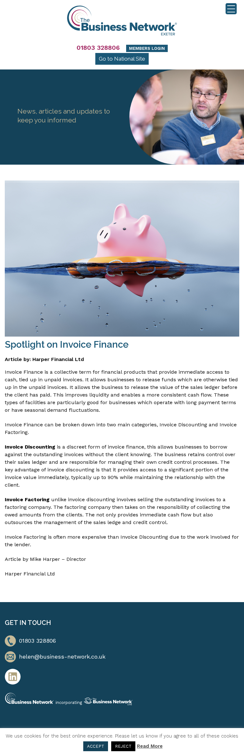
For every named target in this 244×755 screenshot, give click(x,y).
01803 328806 (98, 47)
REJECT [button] (123, 746)
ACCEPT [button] (95, 746)
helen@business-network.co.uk (62, 656)
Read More (150, 746)
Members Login (147, 48)
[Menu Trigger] (231, 8)
